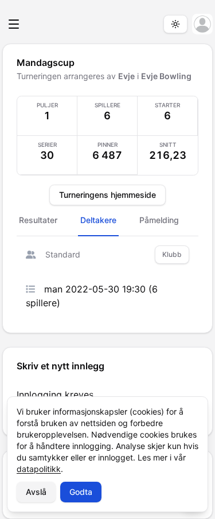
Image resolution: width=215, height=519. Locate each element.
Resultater (38, 220)
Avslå (36, 492)
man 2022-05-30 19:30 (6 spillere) (92, 296)
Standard (62, 254)
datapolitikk (39, 469)
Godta (80, 492)
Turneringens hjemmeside (107, 195)
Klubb (172, 254)
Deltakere (98, 220)
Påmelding (159, 220)
